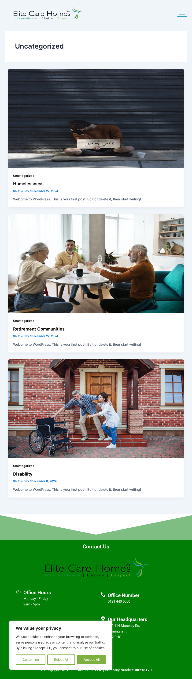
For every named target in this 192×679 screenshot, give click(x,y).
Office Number (124, 595)
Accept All (92, 659)
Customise (30, 659)
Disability (23, 473)
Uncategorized (23, 176)
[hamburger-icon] (182, 13)
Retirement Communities (39, 328)
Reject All (61, 659)
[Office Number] (103, 594)
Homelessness (28, 183)
